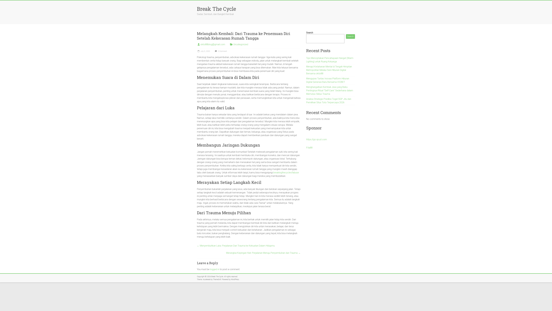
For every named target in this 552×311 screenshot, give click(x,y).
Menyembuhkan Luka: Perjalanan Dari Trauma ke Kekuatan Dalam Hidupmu (236, 245)
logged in (214, 269)
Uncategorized (240, 44)
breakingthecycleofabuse (286, 172)
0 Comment (222, 51)
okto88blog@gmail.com (212, 44)
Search (309, 32)
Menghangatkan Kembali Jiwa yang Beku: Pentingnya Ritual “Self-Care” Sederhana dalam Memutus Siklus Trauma (329, 90)
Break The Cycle (216, 8)
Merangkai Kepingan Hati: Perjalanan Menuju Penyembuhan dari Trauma (263, 253)
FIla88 (309, 147)
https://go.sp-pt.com (316, 139)
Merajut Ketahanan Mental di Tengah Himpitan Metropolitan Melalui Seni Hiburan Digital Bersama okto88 (329, 70)
